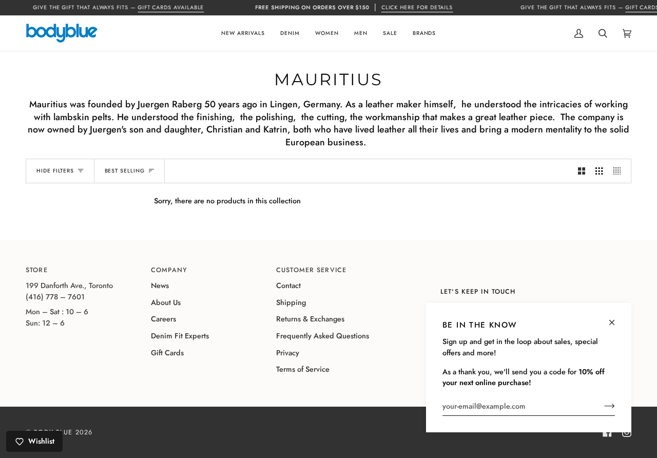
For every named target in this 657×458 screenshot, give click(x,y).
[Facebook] (607, 432)
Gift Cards (167, 353)
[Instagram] (626, 432)
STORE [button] (37, 270)
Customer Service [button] (311, 270)
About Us (166, 302)
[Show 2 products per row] (581, 171)
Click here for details (417, 7)
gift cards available (171, 7)
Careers (163, 319)
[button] (243, 33)
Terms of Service (303, 369)
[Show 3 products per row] (599, 171)
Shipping (291, 302)
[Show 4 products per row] (619, 171)
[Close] (616, 318)
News (160, 285)
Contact (288, 285)
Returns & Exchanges (310, 319)
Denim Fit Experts (180, 336)
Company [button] (169, 270)
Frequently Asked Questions (322, 336)
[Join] (601, 406)
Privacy (287, 353)
